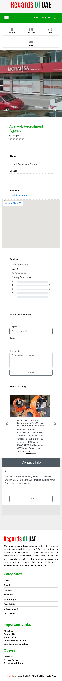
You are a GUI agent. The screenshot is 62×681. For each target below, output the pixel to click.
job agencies (19, 195)
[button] (6, 17)
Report (32, 498)
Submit (31, 372)
